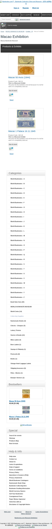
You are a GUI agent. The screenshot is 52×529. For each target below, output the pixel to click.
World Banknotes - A (18, 179)
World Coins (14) (16, 311)
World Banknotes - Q (18, 255)
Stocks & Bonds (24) (18, 335)
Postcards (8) (15, 354)
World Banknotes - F (17, 202)
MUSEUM (36, 15)
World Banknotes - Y (18, 292)
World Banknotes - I (17, 217)
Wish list (35, 8)
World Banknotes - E (18, 198)
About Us (12, 462)
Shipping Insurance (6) (18, 368)
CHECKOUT (15, 15)
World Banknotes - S (18, 264)
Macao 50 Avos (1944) (19, 77)
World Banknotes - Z (17, 297)
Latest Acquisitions (15, 464)
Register (26, 8)
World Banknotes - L (17, 231)
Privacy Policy (14, 472)
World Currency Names (17, 491)
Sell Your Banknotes (16, 494)
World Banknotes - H (18, 212)
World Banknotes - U (18, 273)
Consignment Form (15, 496)
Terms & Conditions (16, 470)
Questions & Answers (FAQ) (18, 475)
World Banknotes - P (18, 250)
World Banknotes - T (17, 269)
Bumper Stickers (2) (17, 378)
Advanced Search (25, 19)
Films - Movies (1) (17, 373)
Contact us (13, 459)
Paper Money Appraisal (17, 499)
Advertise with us (15, 502)
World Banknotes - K (18, 226)
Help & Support (14, 467)
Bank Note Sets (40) (17, 302)
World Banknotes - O (18, 245)
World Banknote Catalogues (18, 480)
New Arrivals (13, 443)
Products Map (14, 441)
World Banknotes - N (18, 240)
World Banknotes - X (18, 288)
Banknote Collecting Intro (18, 486)
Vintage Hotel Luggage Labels (21, 363)
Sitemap (12, 438)
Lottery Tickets (16, 330)
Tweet (11, 100)
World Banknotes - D (18, 193)
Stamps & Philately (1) (18, 349)
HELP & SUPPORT (26, 15)
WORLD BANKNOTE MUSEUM (15, 31)
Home (2, 31)
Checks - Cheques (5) (18, 326)
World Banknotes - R (18, 259)
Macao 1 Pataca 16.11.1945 (21, 131)
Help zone (12, 456)
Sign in (16, 8)
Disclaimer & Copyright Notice (19, 504)
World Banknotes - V (18, 278)
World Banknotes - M (18, 236)
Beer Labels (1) (16, 344)
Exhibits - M (29, 31)
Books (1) (14, 359)
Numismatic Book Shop (17, 483)
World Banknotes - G (18, 207)
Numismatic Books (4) (18, 321)
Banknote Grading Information (19, 488)
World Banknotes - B (18, 184)
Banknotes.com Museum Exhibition (26, 518)
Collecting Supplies (17, 316)
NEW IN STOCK (47, 15)
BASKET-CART (5, 15)
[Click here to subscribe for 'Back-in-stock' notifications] (10, 96)
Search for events (15, 435)
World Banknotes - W (18, 283)
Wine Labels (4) (16, 340)
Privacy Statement (15, 478)
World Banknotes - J (17, 221)
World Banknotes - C (18, 188)
